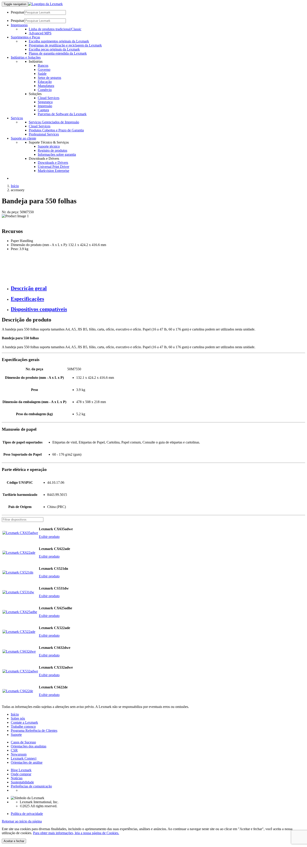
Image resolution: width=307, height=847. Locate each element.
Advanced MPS (40, 33)
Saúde (42, 73)
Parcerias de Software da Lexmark (62, 114)
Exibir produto (49, 537)
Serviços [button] (17, 118)
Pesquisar (17, 12)
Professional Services (44, 134)
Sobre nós (18, 718)
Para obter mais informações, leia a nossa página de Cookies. (76, 833)
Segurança (45, 102)
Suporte (16, 734)
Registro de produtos (52, 150)
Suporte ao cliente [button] (23, 138)
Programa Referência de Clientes (34, 730)
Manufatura (46, 86)
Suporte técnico (49, 146)
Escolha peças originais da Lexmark (54, 49)
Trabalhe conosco (23, 726)
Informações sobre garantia (57, 154)
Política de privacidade (27, 814)
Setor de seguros (49, 78)
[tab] (158, 288)
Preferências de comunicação (31, 786)
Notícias (16, 778)
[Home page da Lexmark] (45, 4)
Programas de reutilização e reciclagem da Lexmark (65, 45)
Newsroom (19, 754)
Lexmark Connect (23, 758)
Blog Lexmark (21, 770)
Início (15, 186)
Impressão (45, 106)
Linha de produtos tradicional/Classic (55, 29)
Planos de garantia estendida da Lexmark (58, 53)
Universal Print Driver (53, 167)
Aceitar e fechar (14, 841)
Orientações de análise (26, 762)
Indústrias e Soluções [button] (26, 57)
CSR (14, 750)
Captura (43, 110)
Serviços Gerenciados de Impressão (54, 122)
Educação (45, 82)
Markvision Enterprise (53, 171)
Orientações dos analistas (28, 746)
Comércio (45, 90)
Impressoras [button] (19, 25)
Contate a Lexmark (24, 722)
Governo (44, 69)
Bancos (43, 65)
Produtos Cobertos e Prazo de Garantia (56, 130)
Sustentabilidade (22, 782)
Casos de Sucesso (23, 742)
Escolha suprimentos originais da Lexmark (59, 41)
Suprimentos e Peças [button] (25, 37)
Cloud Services (48, 98)
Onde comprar (21, 774)
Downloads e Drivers (53, 162)
